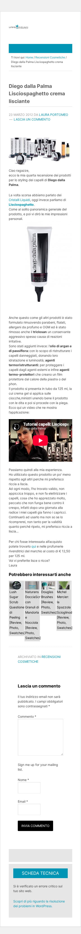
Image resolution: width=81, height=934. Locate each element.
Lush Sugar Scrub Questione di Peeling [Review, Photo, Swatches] (17, 612)
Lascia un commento (32, 119)
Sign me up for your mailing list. (38, 767)
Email (23, 801)
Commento (27, 716)
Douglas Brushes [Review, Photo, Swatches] (49, 602)
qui (34, 546)
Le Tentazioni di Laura (40, 26)
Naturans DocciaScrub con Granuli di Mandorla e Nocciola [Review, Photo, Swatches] (34, 615)
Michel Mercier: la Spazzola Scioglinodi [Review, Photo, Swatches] (65, 610)
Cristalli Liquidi (19, 200)
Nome (23, 780)
